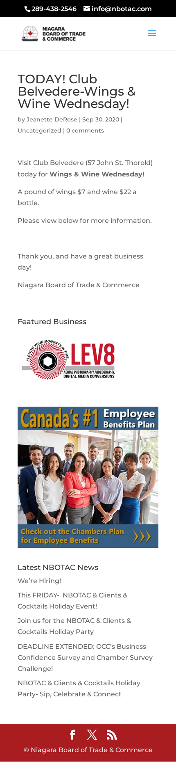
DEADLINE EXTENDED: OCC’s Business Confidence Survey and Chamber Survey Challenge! (85, 658)
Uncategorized (39, 130)
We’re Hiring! (39, 581)
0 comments (85, 130)
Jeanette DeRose (52, 119)
